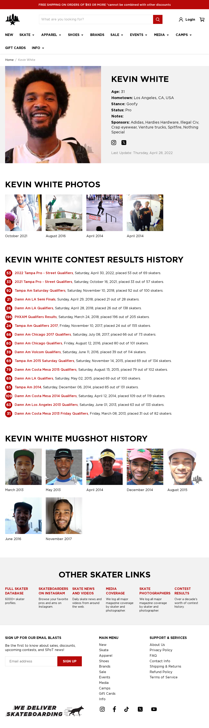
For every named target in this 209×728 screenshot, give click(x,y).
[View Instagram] (113, 143)
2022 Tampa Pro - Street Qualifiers (44, 273)
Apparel (49, 35)
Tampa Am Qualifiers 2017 (36, 326)
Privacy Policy (161, 650)
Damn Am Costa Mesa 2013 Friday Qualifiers (51, 413)
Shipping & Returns (165, 666)
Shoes (74, 35)
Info (36, 48)
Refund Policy (161, 672)
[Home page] (12, 19)
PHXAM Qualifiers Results (36, 317)
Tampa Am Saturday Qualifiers (40, 291)
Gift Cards (15, 48)
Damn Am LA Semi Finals (35, 299)
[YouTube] (154, 709)
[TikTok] (126, 709)
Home (9, 59)
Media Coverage (115, 591)
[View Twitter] (124, 143)
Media (160, 35)
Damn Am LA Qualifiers (34, 308)
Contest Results (183, 591)
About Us (157, 645)
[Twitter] (140, 709)
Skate (25, 35)
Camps (182, 35)
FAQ (153, 656)
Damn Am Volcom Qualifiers (38, 352)
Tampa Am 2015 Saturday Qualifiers (44, 361)
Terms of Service (164, 677)
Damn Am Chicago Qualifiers (38, 343)
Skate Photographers (154, 591)
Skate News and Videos (83, 591)
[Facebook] (114, 709)
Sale (115, 35)
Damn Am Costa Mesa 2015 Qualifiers (46, 370)
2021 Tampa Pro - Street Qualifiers (43, 282)
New (9, 35)
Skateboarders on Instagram (53, 591)
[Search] (157, 19)
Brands (97, 35)
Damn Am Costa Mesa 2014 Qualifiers (46, 396)
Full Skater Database (16, 591)
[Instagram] (102, 709)
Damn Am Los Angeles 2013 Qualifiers (46, 405)
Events (137, 35)
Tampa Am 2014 (28, 387)
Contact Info (160, 661)
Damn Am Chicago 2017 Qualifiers (43, 334)
